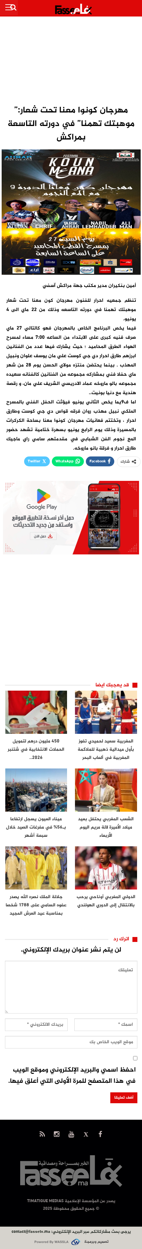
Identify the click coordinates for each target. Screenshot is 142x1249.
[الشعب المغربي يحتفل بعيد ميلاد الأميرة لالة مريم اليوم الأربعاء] (106, 790)
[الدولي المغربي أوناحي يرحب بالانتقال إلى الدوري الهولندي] (106, 868)
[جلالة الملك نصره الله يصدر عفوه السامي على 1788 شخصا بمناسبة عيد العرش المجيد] (36, 868)
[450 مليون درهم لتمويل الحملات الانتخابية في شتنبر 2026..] (36, 712)
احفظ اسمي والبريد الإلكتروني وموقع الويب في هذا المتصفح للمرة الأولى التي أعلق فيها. (72, 1076)
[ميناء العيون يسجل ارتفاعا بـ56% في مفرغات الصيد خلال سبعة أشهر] (36, 790)
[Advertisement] (71, 61)
